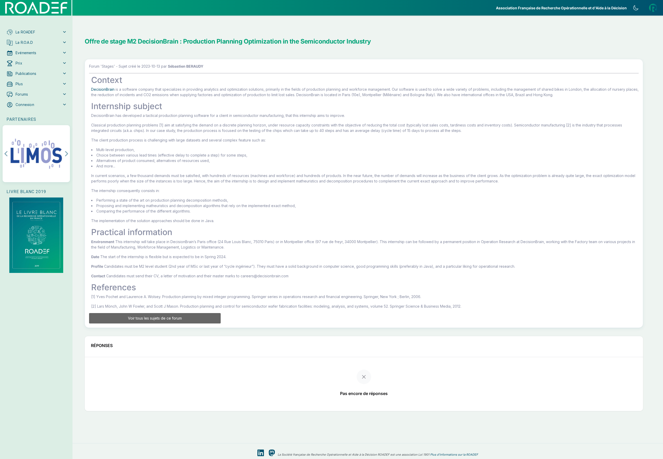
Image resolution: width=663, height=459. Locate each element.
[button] (36, 32)
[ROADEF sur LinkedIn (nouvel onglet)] (260, 453)
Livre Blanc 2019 (26, 191)
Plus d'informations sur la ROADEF (454, 454)
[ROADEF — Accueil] (36, 8)
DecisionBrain (102, 89)
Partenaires (21, 119)
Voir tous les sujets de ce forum (155, 318)
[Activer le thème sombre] (635, 7)
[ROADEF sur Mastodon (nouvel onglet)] (272, 453)
